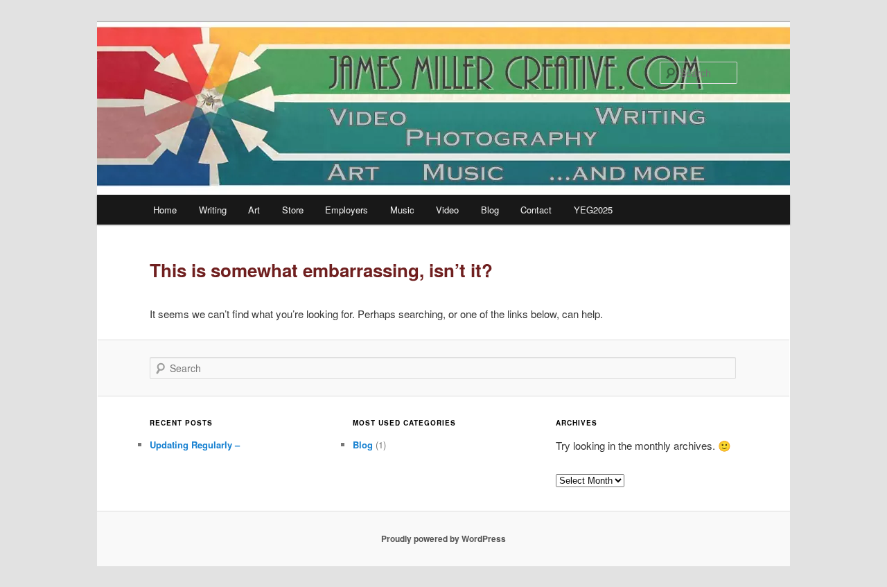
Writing (213, 209)
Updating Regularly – (195, 444)
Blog (490, 209)
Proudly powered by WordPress (443, 538)
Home (165, 209)
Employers (346, 209)
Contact (536, 209)
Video (447, 209)
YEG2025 (593, 209)
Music (402, 209)
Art (254, 209)
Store (293, 209)
